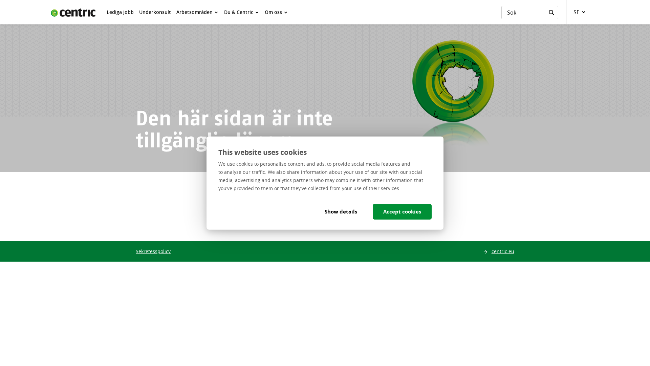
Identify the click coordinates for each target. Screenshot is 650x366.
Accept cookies (402, 211)
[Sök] (551, 12)
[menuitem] (120, 12)
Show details (341, 211)
